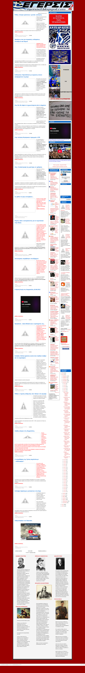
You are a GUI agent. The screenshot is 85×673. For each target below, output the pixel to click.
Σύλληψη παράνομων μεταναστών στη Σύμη (28, 491)
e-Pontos (52, 281)
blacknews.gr (52, 305)
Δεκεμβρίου (65, 376)
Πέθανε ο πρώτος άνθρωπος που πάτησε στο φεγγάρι (30, 393)
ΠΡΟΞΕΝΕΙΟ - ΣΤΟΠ (53, 351)
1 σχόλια (30, 351)
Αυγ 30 (65, 385)
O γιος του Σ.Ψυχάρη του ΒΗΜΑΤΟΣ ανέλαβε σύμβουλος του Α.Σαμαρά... (65, 294)
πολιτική (26, 102)
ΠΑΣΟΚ (23, 102)
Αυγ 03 (65, 488)
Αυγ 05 (65, 485)
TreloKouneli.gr (53, 193)
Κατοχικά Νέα (52, 366)
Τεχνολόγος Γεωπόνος (54, 357)
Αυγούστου (65, 382)
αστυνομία (19, 217)
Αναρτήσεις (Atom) (32, 552)
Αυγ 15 (65, 470)
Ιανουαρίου (65, 502)
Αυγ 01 (65, 491)
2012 (63, 374)
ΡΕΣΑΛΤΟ (52, 271)
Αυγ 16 (65, 468)
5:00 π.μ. (26, 389)
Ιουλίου (64, 493)
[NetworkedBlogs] (65, 346)
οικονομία (20, 102)
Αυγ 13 (65, 473)
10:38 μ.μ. (26, 133)
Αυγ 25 (65, 459)
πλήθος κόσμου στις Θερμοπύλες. (25, 431)
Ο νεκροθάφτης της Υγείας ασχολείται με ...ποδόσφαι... (67, 449)
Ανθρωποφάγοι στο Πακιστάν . (24, 520)
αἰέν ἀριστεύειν (53, 292)
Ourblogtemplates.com (16, 664)
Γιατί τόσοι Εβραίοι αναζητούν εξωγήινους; (57, 339)
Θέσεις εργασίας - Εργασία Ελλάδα (59, 164)
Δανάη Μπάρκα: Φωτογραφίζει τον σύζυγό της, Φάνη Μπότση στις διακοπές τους (54, 196)
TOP (84, 664)
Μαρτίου (64, 499)
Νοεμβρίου (65, 377)
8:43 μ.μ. (26, 254)
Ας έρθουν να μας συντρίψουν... (24, 196)
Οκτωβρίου (65, 379)
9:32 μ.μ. (26, 216)
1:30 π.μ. (26, 516)
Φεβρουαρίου (65, 501)
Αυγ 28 (65, 388)
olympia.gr (52, 186)
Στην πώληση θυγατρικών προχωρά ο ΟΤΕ (27, 137)
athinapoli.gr (52, 344)
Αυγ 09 (65, 479)
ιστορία (19, 456)
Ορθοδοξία (24, 36)
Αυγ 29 (65, 386)
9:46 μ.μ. (26, 192)
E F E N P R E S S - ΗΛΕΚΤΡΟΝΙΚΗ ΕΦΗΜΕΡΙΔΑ (53, 173)
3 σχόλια (30, 455)
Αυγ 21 (65, 464)
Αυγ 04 (65, 487)
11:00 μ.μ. (26, 101)
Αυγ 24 (65, 461)
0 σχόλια (30, 35)
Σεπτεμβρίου (65, 380)
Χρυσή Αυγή (23, 217)
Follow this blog (65, 348)
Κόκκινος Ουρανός (53, 336)
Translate (69, 329)
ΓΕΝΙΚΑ (19, 352)
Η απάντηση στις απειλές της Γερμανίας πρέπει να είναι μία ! (68, 236)
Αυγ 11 (65, 476)
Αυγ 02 (65, 490)
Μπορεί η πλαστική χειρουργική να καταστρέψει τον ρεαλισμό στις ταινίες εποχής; (53, 323)
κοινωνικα (19, 71)
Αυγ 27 (65, 389)
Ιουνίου (64, 495)
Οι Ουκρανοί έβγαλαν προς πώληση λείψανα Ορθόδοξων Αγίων (54, 183)
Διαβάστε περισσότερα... (19, 31)
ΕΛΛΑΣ (51, 181)
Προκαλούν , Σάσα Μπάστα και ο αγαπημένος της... (30, 323)
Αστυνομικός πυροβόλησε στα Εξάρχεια (26, 258)
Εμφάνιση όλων (57, 392)
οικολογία (19, 193)
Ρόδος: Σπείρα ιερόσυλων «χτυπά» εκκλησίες (28, 15)
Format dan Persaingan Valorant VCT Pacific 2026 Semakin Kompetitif (54, 353)
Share (16, 34)
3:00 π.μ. (26, 455)
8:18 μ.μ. (26, 319)
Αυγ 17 (65, 467)
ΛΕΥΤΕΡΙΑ (52, 214)
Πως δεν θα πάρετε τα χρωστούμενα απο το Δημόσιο (30, 105)
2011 (63, 504)
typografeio (52, 258)
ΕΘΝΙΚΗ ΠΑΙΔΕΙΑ (53, 327)
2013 (63, 373)
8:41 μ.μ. (26, 285)
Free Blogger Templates (4, 664)
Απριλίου (64, 498)
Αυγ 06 (65, 484)
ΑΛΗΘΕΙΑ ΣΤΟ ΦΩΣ (53, 296)
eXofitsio (51, 236)
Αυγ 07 (65, 482)
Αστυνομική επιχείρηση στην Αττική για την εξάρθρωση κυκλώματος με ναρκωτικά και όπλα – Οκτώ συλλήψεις (54, 347)
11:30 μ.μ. (26, 70)
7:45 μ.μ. (26, 351)
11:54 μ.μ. (26, 35)
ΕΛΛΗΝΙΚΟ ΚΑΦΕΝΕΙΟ (54, 311)
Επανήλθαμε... (68, 282)
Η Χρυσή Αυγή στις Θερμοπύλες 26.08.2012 (27, 289)
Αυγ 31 (65, 383)
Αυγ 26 (65, 391)
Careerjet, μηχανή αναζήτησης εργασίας (60, 166)
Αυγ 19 (65, 465)
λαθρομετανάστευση (26, 255)
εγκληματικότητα (20, 36)
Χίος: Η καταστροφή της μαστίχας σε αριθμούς (28, 167)
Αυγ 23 (65, 462)
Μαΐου (64, 496)
